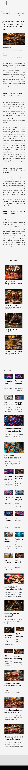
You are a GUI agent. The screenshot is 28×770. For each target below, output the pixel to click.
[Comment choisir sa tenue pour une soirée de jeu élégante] (19, 471)
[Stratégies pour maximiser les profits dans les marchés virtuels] (8, 376)
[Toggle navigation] (4, 3)
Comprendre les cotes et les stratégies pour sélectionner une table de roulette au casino (13, 740)
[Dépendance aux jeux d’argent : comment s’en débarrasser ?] (9, 630)
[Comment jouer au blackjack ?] (13, 320)
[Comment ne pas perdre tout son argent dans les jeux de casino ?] (13, 296)
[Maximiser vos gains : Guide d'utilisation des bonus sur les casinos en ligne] (14, 675)
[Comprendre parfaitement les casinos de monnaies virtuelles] (13, 342)
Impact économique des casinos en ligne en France (13, 712)
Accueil (3, 11)
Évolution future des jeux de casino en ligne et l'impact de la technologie (13, 432)
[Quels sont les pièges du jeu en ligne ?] (20, 629)
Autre (8, 11)
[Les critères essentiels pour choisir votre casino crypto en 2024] (19, 513)
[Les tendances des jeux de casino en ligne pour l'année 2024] (8, 513)
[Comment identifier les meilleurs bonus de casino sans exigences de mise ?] (19, 376)
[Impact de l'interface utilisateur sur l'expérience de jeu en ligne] (9, 471)
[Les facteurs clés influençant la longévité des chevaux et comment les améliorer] (8, 555)
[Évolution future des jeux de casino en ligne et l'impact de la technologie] (14, 421)
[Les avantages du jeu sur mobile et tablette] (8, 397)
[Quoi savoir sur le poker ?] (8, 651)
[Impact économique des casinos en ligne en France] (14, 702)
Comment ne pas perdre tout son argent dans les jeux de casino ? (13, 307)
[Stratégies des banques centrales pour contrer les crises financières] (19, 534)
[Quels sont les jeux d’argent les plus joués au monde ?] (13, 272)
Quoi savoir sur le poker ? (8, 658)
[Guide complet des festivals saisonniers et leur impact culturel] (8, 534)
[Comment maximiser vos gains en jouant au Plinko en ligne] (19, 397)
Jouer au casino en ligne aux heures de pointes (13, 50)
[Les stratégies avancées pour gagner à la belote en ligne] (19, 555)
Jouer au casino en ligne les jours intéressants (13, 57)
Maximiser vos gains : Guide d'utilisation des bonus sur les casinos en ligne (13, 686)
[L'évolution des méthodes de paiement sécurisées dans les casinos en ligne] (8, 492)
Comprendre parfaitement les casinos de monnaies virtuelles (13, 353)
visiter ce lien (18, 117)
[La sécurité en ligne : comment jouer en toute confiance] (19, 492)
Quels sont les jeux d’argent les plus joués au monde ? (13, 283)
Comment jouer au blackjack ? (11, 330)
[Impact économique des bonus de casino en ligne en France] (19, 651)
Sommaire (7, 48)
